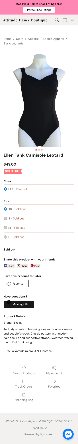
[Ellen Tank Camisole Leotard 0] (39, 98)
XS (17, 209)
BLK (17, 189)
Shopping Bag (24, 400)
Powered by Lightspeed (39, 434)
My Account (54, 373)
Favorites (54, 386)
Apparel (33, 39)
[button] (39, 10)
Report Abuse (39, 427)
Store (19, 39)
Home (7, 39)
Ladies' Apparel (53, 39)
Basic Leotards (13, 43)
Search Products (24, 373)
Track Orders (23, 386)
